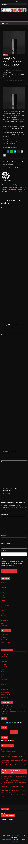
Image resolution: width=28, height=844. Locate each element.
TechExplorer (4, 689)
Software (3, 615)
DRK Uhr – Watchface (10, 452)
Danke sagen (4, 634)
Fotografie (3, 595)
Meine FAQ (4, 640)
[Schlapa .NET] (3, 23)
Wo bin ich (4, 645)
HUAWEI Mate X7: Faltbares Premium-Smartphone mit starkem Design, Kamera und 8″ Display (14, 782)
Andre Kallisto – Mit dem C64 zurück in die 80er (13, 765)
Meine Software (5, 605)
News (2, 610)
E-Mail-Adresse (6, 543)
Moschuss (3, 677)
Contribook (4, 656)
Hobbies (3, 600)
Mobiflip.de (4, 674)
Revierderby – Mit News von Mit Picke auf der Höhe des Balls (14, 163)
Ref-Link (10, 708)
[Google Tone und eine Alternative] (14, 461)
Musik (2, 608)
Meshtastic (4, 671)
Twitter (12, 191)
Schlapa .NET (10, 185)
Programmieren (5, 613)
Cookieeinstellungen (7, 819)
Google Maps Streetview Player (14, 325)
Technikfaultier (5, 692)
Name (3, 536)
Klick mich (14, 732)
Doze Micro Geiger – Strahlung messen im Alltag (13, 754)
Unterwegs (4, 625)
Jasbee (3, 669)
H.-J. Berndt (4, 666)
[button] (4, 151)
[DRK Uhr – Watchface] (14, 335)
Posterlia (3, 684)
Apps (2, 585)
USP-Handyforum (5, 697)
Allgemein (3, 582)
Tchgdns (3, 687)
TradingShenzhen (5, 694)
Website (3, 551)
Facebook (19, 191)
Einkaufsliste (4, 637)
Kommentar (5, 515)
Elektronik (3, 592)
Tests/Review (4, 620)
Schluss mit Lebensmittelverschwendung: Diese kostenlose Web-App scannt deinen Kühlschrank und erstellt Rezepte (14, 760)
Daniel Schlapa (16, 68)
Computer (3, 587)
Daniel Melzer (4, 659)
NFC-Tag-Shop (4, 682)
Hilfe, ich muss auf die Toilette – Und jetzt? (12, 756)
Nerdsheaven (4, 679)
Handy (3, 597)
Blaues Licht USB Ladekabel (17, 168)
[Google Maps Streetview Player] (14, 207)
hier (16, 147)
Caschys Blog (4, 654)
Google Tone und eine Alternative (10, 489)
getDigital (3, 664)
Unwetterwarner (5, 642)
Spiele (2, 618)
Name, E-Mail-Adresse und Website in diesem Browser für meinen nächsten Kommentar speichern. (12, 563)
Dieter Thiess (4, 661)
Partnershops (19, 711)
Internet (5, 54)
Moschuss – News (7, 772)
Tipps (2, 623)
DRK (2, 590)
